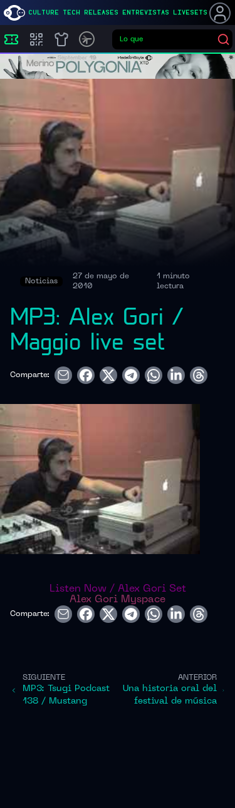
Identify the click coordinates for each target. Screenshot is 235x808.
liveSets (190, 12)
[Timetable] (87, 39)
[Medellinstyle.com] (14, 13)
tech (71, 12)
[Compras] (36, 39)
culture (43, 12)
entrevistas (145, 12)
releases (101, 12)
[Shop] (61, 39)
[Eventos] (11, 39)
